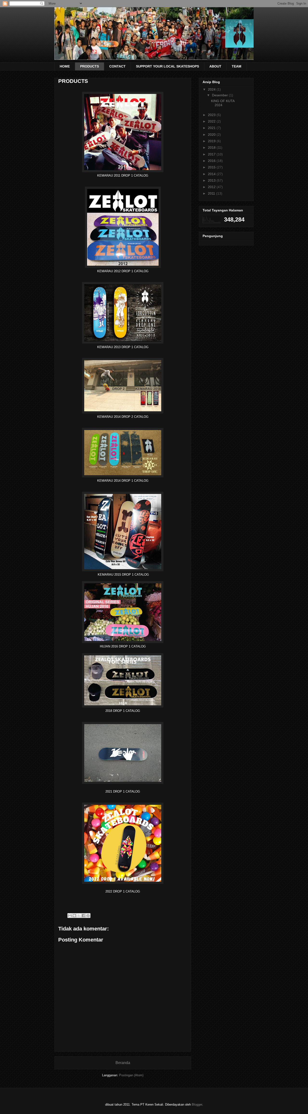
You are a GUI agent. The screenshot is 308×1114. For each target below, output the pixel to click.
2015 (212, 167)
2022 (212, 121)
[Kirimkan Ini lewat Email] (69, 915)
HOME (65, 66)
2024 (212, 89)
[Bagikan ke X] (79, 915)
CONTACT (117, 66)
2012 (212, 187)
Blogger (197, 1104)
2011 (212, 193)
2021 (212, 128)
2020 (212, 134)
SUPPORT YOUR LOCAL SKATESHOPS (167, 66)
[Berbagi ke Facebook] (83, 915)
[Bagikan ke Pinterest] (88, 915)
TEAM (236, 66)
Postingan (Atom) (131, 1075)
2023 (212, 115)
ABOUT (215, 66)
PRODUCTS (89, 66)
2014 (212, 174)
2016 (212, 161)
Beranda (123, 1063)
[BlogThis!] (74, 915)
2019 (212, 141)
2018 (212, 147)
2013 (212, 180)
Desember (220, 95)
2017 (212, 154)
